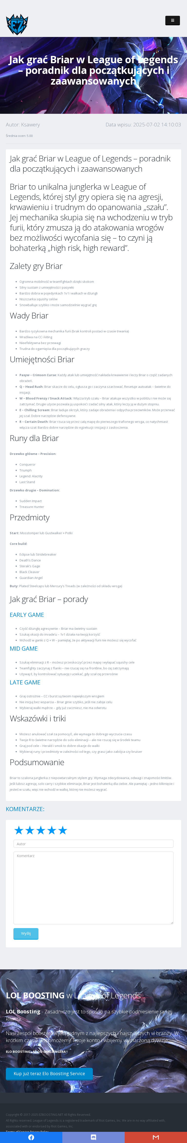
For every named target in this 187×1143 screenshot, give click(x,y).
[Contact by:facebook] (31, 1137)
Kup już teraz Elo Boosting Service (49, 1073)
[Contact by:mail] (156, 1137)
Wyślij (26, 933)
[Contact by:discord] (93, 1137)
